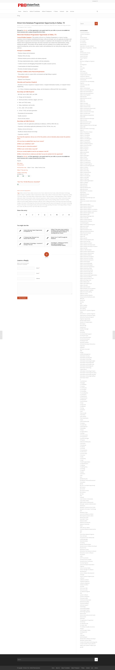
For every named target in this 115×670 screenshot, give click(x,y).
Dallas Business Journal (85, 98)
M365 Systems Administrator (86, 502)
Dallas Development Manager (87, 118)
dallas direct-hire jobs (85, 123)
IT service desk (83, 453)
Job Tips (82, 494)
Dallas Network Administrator (87, 206)
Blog (18, 15)
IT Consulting (83, 391)
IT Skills (81, 457)
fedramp (82, 330)
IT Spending (83, 458)
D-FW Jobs (82, 86)
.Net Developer (83, 37)
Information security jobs (86, 357)
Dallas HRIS (82, 127)
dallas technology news (85, 280)
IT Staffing (82, 465)
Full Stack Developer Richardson (87, 344)
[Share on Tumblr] (51, 215)
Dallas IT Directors (84, 147)
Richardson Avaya (84, 549)
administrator (83, 44)
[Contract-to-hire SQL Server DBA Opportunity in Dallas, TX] (1, 335)
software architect (84, 579)
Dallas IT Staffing (67, 196)
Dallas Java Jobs (84, 186)
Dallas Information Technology (63, 193)
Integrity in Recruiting (22, 172)
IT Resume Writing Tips (85, 441)
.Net (81, 36)
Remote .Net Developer (85, 544)
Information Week (84, 377)
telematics (82, 618)
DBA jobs (40, 201)
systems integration (84, 596)
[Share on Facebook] (20, 215)
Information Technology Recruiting (28, 204)
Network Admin (83, 521)
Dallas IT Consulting (84, 137)
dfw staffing (83, 308)
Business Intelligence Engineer (87, 61)
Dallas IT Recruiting (61, 25)
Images (81, 352)
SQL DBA (25, 206)
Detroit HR (82, 300)
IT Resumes (83, 443)
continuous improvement (86, 78)
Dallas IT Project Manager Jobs (87, 165)
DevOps (82, 302)
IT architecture (83, 381)
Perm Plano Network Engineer (87, 534)
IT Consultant (83, 389)
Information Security (85, 356)
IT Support (82, 470)
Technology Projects (85, 610)
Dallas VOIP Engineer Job (86, 283)
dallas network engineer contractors (88, 211)
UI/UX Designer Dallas (85, 630)
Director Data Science (85, 320)
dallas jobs (19, 198)
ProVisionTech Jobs (21, 167)
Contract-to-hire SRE (84, 85)
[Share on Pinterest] (39, 215)
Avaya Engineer (83, 58)
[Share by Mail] (69, 215)
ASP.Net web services (85, 53)
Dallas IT (19, 194)
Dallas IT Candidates (26, 194)
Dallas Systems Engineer (86, 255)
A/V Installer (83, 41)
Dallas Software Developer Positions (88, 246)
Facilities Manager (84, 329)
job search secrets (84, 490)
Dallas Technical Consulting (86, 258)
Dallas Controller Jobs (85, 113)
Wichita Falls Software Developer (88, 638)
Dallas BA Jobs (83, 96)
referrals (25, 30)
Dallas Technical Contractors (86, 260)
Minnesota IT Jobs (84, 517)
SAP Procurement (84, 558)
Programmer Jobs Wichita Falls (87, 537)
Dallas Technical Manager (86, 263)
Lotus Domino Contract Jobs (86, 499)
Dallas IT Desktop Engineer (86, 143)
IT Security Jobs (83, 450)
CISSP (81, 69)
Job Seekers (83, 492)
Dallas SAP (82, 236)
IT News (82, 430)
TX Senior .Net (83, 625)
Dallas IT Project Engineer (86, 164)
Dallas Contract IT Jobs (25, 193)
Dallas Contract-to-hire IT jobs (37, 193)
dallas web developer (85, 287)
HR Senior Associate (85, 349)
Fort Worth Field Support (85, 334)
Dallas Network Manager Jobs (87, 216)
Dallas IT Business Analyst (86, 132)
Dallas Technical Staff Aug (22, 199)
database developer (33, 201)
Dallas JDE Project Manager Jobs (87, 197)
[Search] (97, 11)
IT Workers (82, 473)
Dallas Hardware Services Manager (88, 125)
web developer (83, 637)
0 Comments (27, 25)
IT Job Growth (83, 413)
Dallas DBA (82, 116)
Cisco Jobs (82, 68)
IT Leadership (83, 425)
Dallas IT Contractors (85, 140)
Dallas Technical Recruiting (64, 198)
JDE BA (81, 483)
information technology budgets (87, 361)
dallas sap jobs (83, 238)
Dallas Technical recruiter (52, 198)
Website (38, 278)
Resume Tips (83, 547)
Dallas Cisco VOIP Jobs (85, 105)
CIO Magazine (83, 64)
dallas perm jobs (84, 228)
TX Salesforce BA (84, 623)
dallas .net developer (85, 88)
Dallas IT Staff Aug (46, 196)
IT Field (81, 403)
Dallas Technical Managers (86, 265)
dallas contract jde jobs (85, 110)
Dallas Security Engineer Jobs (87, 239)
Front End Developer (85, 339)
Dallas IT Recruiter (53, 25)
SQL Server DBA (36, 206)
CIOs (81, 66)
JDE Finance (82, 487)
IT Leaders (82, 423)
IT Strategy (82, 468)
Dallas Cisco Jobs (84, 103)
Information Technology (55, 201)
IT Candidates (83, 384)
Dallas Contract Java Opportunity (87, 108)
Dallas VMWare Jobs (85, 282)
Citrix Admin (83, 71)
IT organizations (84, 431)
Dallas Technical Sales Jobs (86, 271)
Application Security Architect (87, 46)
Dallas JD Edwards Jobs (85, 187)
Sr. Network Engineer (85, 591)
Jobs (81, 495)
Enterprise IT (83, 327)
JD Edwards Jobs (84, 478)
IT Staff (81, 460)
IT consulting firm (84, 393)
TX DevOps (82, 622)
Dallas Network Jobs (84, 214)
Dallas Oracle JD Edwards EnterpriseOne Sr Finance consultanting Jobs (86, 221)
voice (81, 633)
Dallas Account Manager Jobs (87, 90)
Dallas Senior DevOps (85, 241)
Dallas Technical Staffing (50, 199)
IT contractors (83, 394)
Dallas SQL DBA (83, 248)
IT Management (83, 426)
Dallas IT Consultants (85, 135)
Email (38, 273)
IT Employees (83, 399)
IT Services (82, 455)
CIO (81, 63)
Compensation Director (85, 74)
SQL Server (29, 206)
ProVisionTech (20, 165)
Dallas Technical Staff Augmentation (37, 199)
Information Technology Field (27, 203)
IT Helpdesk (83, 406)
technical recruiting (84, 601)
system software (84, 595)
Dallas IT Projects (84, 167)
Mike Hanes (20, 163)
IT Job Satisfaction (84, 418)
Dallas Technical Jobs (27, 198)
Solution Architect (84, 584)
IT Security (82, 448)
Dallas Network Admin (85, 204)
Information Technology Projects (87, 371)
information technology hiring (41, 203)
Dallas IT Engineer (84, 148)
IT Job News (82, 414)
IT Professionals (84, 435)
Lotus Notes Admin (84, 500)
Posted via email (20, 190)
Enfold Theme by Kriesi (35, 668)
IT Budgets (82, 382)
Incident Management (85, 354)
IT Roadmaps (83, 445)
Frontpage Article (84, 340)
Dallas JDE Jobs (83, 196)
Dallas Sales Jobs (84, 234)
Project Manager (84, 539)
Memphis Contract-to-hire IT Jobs (87, 507)
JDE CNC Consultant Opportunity (87, 485)
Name (38, 268)
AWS (81, 59)
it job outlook (83, 416)
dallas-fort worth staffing (22, 201)
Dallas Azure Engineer (85, 95)
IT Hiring (68, 204)
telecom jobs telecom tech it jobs (87, 615)
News (81, 526)
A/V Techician (83, 42)
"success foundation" (85, 34)
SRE (81, 593)
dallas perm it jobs (84, 226)
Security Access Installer (85, 559)
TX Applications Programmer (86, 620)
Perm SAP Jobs (83, 536)
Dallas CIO (82, 100)
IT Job (81, 411)
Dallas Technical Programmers (39, 198)
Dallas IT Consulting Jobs (86, 138)
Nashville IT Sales (84, 519)
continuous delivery (84, 76)
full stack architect (84, 342)
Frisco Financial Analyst (85, 337)
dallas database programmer (38, 25)
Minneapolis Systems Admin (86, 516)
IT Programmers (84, 436)
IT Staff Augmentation (85, 462)
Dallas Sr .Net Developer (86, 249)
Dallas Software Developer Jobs (87, 244)
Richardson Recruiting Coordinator (88, 551)
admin (30, 27)
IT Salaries (82, 446)
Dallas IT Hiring (83, 150)
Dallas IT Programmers (64, 194)
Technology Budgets (85, 608)
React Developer (84, 541)
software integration (85, 583)
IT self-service (83, 451)
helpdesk (82, 347)
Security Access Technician (86, 561)
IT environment (83, 401)
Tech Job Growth (84, 598)
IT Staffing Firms (83, 467)
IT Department (83, 396)
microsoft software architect (86, 514)
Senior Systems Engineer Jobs (87, 576)
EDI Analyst (82, 324)
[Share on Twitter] (26, 215)
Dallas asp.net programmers (87, 93)
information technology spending (44, 204)
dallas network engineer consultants (88, 209)
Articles (81, 51)
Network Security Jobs (85, 522)
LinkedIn (82, 497)
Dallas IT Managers (84, 155)
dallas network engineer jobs (87, 212)
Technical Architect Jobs (85, 600)
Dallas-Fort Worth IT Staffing (62, 199)
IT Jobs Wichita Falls (84, 421)
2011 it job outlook (84, 39)
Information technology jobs (54, 203)
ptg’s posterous (27, 190)
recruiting (82, 542)
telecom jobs (83, 613)
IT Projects (82, 440)
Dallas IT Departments (36, 194)
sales (81, 556)
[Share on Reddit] (63, 215)
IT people (82, 433)
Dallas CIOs (82, 101)
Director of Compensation (86, 322)
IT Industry (82, 409)
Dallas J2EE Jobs (83, 184)
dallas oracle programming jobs (87, 224)
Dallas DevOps (83, 120)
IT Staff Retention (84, 463)
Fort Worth (82, 332)
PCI (81, 532)
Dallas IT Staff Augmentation (57, 196)
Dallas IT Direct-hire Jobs (85, 145)
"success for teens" (84, 32)
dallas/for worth (84, 293)
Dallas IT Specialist (84, 177)
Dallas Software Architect (86, 243)
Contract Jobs (83, 79)
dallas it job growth (84, 152)
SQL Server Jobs (43, 206)
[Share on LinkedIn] (45, 215)
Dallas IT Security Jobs (85, 175)
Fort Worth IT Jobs (84, 335)
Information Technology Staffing (59, 204)
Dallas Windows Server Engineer (88, 288)
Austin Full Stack (84, 56)
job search (82, 489)
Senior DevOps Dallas (85, 568)
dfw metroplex (83, 307)
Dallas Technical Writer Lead (86, 278)
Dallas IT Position (84, 159)
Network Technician (84, 524)
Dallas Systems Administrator (87, 253)
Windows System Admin (85, 640)
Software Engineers (84, 581)
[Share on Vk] (57, 215)
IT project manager (84, 438)
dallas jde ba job (84, 189)
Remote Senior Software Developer (88, 546)
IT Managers (83, 428)
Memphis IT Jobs (84, 512)
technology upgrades (85, 611)
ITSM (81, 475)
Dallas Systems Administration (87, 251)
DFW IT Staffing (46, 201)
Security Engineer (84, 563)
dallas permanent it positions (87, 231)
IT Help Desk (83, 404)
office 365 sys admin (85, 527)
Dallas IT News (83, 157)
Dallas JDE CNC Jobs (84, 194)
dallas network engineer (86, 207)
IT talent (82, 472)
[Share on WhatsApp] (33, 215)
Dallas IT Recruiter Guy (22, 170)
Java (81, 477)
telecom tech (83, 617)
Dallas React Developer (85, 233)
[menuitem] (19, 11)
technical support (84, 605)
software (82, 578)
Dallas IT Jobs (46, 25)
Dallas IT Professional (53, 194)
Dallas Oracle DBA (84, 217)
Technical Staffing (84, 603)
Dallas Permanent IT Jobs (86, 229)
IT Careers (82, 386)
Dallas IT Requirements (37, 196)
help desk (82, 345)
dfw (81, 303)
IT (80, 379)
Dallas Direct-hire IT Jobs (50, 193)
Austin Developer (84, 54)
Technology (83, 606)
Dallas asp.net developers (86, 91)
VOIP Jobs (82, 635)
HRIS (81, 350)
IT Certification (83, 388)
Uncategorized (83, 632)
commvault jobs (83, 73)
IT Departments (83, 398)
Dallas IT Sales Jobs (84, 174)
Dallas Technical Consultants (87, 256)
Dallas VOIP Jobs (84, 285)
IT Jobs (25, 27)
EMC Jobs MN (83, 325)
